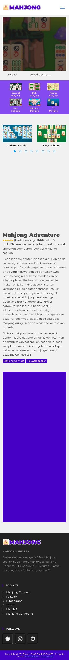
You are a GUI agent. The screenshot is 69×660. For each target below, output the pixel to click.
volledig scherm (40, 74)
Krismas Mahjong (53, 94)
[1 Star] (4, 240)
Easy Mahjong (52, 145)
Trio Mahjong (53, 109)
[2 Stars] (6, 240)
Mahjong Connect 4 (19, 613)
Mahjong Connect (14, 360)
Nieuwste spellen (36, 360)
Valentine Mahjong (34, 109)
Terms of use (47, 656)
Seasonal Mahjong (15, 94)
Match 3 (11, 609)
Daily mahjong (34, 94)
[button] (15, 151)
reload (12, 74)
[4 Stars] (10, 240)
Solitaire (11, 596)
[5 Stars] (12, 240)
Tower (10, 605)
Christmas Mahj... (17, 145)
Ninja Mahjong (15, 109)
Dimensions (14, 601)
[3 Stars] (8, 240)
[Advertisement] (34, 192)
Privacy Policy (32, 656)
